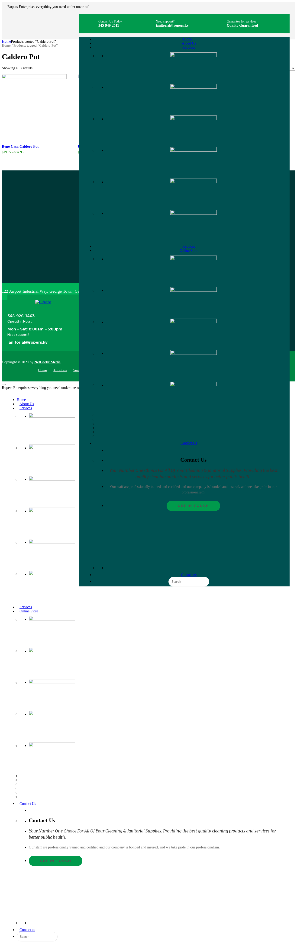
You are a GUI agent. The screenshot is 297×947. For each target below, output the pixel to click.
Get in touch (193, 506)
